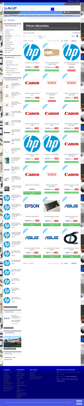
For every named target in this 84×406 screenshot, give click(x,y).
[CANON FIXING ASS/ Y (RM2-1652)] (71, 174)
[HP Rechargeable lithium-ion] (7, 263)
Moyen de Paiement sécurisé (11, 68)
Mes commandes (33, 371)
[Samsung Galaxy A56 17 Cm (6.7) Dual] (7, 160)
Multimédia (42, 15)
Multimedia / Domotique (10, 48)
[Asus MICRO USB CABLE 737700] (71, 206)
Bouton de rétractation (10, 70)
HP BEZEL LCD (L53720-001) (32, 62)
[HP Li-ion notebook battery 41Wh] (7, 291)
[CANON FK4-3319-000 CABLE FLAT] (32, 83)
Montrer (40, 36)
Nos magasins (8, 74)
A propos (7, 66)
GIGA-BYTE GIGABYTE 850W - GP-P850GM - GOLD (16, 316)
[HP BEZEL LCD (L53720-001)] (32, 52)
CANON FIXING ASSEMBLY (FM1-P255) (71, 124)
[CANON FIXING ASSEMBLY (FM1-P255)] (71, 113)
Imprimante (7, 40)
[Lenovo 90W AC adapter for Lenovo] (7, 114)
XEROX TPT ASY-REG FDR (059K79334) (71, 94)
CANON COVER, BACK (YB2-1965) (51, 124)
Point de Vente (8, 46)
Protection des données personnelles (13, 72)
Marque (6, 15)
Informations (9, 57)
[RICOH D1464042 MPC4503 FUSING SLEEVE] (52, 52)
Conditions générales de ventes (12, 64)
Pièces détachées (13, 15)
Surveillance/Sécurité (59, 15)
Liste (79, 37)
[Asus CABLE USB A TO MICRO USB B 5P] (32, 237)
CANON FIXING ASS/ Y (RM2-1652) (71, 185)
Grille (77, 37)
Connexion (77, 1)
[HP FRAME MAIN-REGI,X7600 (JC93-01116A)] (71, 52)
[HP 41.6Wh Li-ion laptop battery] (7, 272)
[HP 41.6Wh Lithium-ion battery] (7, 253)
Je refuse (79, 403)
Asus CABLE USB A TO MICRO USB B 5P (32, 249)
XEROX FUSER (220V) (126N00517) (52, 185)
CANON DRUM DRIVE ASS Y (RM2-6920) (71, 155)
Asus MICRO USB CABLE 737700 (71, 217)
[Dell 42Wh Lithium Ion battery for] (52, 206)
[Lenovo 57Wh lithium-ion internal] (7, 132)
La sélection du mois (69, 15)
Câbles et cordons (29, 15)
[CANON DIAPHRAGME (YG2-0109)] (32, 113)
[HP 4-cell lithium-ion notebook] (7, 300)
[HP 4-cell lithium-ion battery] (7, 281)
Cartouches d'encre (8, 359)
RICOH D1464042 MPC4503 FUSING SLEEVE (52, 63)
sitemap (18, 397)
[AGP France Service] (16, 8)
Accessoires (36, 15)
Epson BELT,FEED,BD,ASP (32, 216)
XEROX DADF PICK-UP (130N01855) (52, 94)
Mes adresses (32, 375)
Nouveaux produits (11, 79)
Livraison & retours (9, 60)
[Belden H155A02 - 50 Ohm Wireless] (7, 170)
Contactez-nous (71, 1)
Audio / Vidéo (7, 52)
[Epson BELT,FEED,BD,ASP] (32, 206)
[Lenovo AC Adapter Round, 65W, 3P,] (7, 86)
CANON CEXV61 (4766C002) (32, 185)
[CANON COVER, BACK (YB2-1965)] (52, 113)
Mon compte (33, 369)
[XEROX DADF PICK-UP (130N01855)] (52, 83)
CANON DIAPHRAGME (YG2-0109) (32, 124)
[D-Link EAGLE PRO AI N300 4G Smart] (7, 151)
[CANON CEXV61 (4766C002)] (32, 174)
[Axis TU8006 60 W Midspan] (7, 179)
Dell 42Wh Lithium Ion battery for (52, 217)
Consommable (21, 15)
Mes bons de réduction (34, 378)
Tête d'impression (8, 357)
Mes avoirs (32, 373)
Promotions (9, 312)
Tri (23, 36)
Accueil (18, 380)
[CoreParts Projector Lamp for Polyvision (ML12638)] (7, 188)
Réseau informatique (50, 15)
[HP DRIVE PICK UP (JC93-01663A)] (32, 144)
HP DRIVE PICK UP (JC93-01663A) (32, 155)
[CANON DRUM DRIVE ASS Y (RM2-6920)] (71, 144)
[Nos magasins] (12, 341)
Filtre (14, 357)
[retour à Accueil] (5, 20)
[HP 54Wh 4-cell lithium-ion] (7, 198)
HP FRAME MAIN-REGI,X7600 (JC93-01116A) (71, 63)
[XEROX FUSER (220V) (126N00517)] (52, 174)
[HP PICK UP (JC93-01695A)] (52, 144)
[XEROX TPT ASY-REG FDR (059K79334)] (71, 83)
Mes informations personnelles (36, 376)
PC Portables (7, 33)
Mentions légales (9, 62)
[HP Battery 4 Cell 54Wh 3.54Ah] (7, 235)
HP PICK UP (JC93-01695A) (52, 154)
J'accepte (79, 401)
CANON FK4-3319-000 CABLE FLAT (32, 94)
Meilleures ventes (20, 375)
